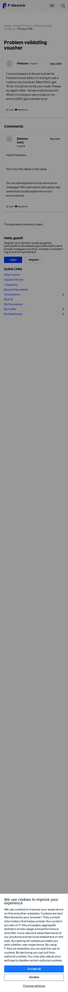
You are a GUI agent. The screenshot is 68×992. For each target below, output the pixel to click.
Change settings (34, 985)
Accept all (34, 968)
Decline (34, 977)
